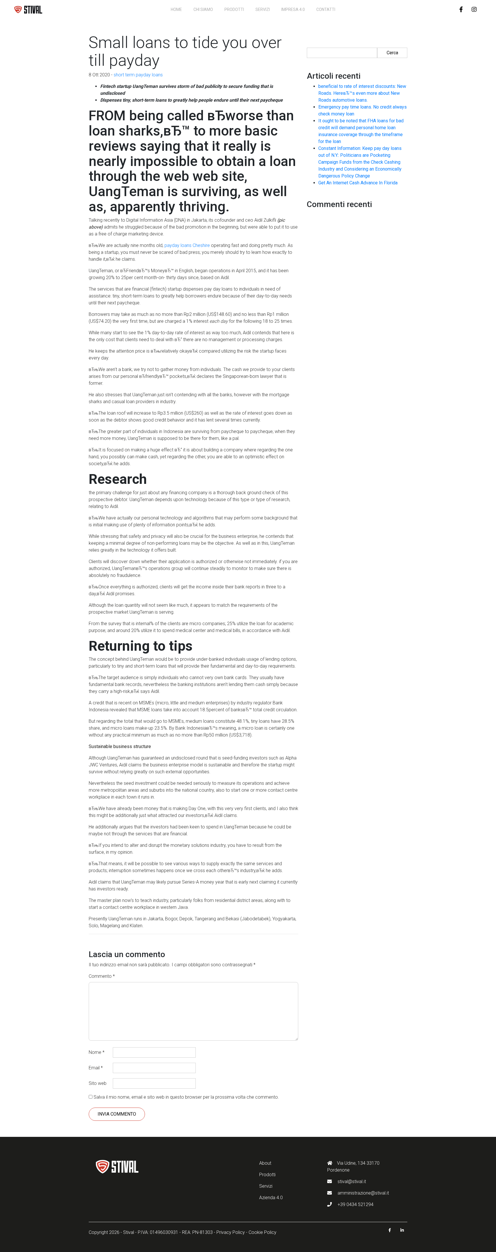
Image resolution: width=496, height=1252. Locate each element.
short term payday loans (138, 75)
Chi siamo (203, 9)
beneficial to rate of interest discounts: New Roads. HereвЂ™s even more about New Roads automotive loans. (362, 93)
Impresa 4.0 (293, 9)
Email (96, 1068)
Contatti (325, 9)
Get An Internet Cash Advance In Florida (358, 183)
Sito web (97, 1083)
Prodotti (234, 9)
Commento (102, 976)
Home (176, 9)
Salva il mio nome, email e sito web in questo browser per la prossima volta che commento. (186, 1097)
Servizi (262, 9)
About (265, 1163)
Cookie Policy (262, 1232)
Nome (96, 1052)
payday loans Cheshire (187, 245)
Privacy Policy (230, 1232)
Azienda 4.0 (271, 1197)
